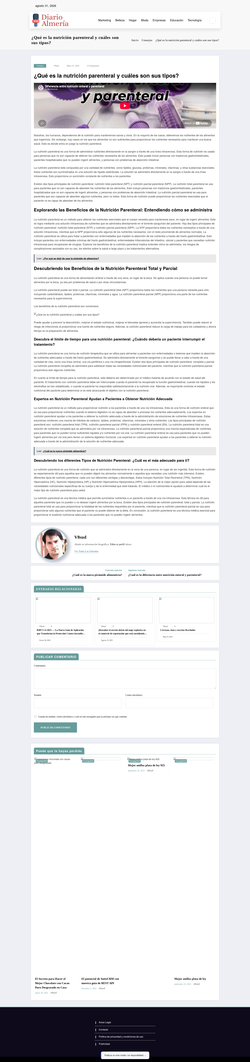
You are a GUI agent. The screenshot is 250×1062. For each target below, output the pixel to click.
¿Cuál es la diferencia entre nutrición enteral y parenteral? (165, 574)
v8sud (56, 66)
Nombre (37, 695)
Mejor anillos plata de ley (190, 978)
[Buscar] (212, 20)
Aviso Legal (105, 1022)
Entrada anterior (113, 570)
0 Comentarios (93, 66)
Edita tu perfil (117, 544)
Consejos (40, 66)
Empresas (159, 20)
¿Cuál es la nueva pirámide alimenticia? (97, 574)
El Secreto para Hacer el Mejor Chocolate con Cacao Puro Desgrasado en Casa (52, 983)
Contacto (103, 1029)
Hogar (133, 20)
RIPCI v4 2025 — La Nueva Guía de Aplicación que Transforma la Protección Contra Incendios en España (60, 632)
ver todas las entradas (86, 551)
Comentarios (39, 665)
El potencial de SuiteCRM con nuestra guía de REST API (100, 981)
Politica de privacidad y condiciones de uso (121, 1036)
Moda (144, 20)
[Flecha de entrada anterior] (35, 573)
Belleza (120, 20)
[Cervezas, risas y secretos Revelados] (186, 609)
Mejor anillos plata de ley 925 (146, 765)
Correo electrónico (133, 695)
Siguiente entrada (136, 570)
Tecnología (195, 20)
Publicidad (104, 1043)
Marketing (104, 20)
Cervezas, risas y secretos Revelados (177, 630)
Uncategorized (41, 761)
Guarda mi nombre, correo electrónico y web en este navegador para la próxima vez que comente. (82, 716)
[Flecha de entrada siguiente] (215, 573)
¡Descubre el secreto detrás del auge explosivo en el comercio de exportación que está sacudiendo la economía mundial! (122, 632)
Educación (176, 20)
